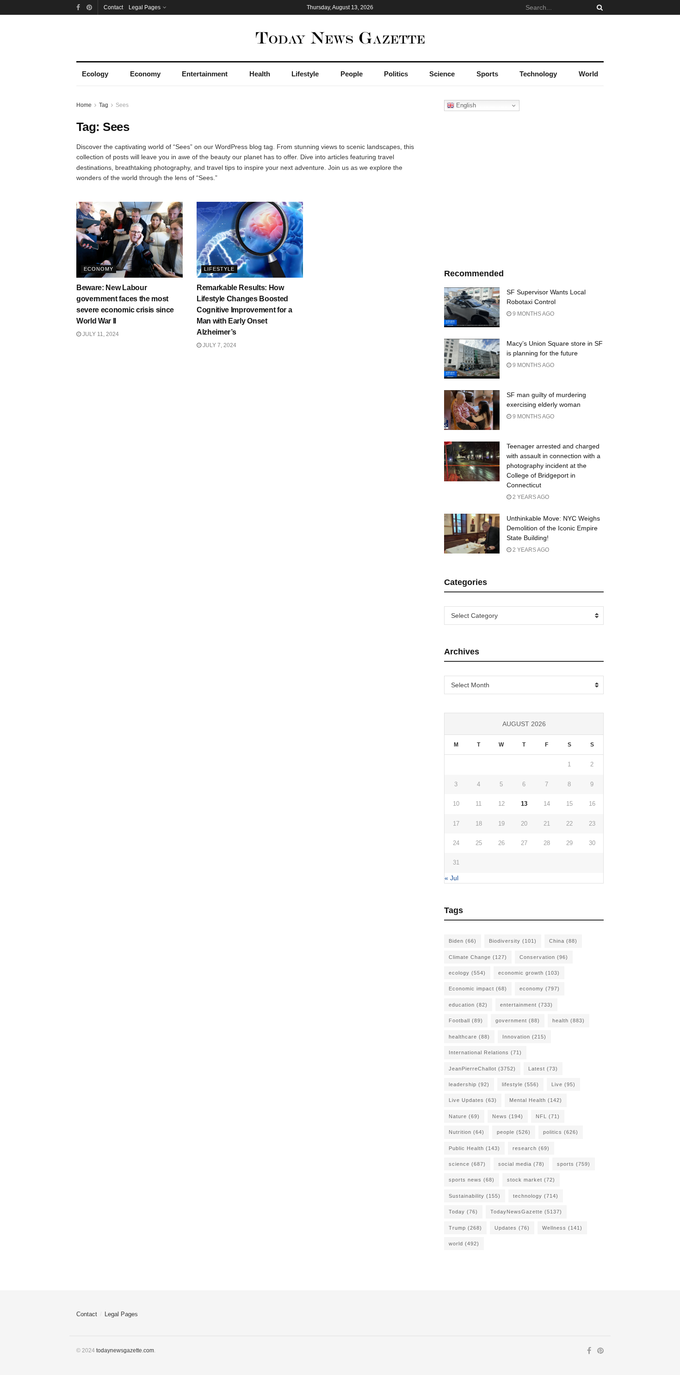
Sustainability (475, 1196)
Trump (465, 1228)
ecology (467, 973)
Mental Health (535, 1100)
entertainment (526, 1005)
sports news (472, 1179)
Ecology (95, 74)
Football (466, 1020)
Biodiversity (513, 941)
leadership (469, 1084)
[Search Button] (598, 7)
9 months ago (532, 314)
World (588, 74)
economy (539, 988)
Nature (464, 1116)
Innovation (524, 1036)
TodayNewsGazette (526, 1211)
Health (259, 74)
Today (463, 1211)
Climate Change (478, 957)
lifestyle (520, 1084)
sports (573, 1164)
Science (442, 74)
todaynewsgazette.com (125, 1350)
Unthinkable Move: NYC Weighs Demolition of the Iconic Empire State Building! (553, 528)
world (464, 1243)
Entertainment (205, 74)
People (351, 74)
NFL (548, 1116)
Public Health (474, 1148)
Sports (487, 74)
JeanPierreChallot (482, 1068)
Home (84, 105)
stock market (531, 1179)
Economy (145, 74)
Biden (462, 941)
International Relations (485, 1052)
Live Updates (473, 1100)
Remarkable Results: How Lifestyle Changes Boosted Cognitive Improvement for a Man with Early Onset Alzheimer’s (244, 310)
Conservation (543, 957)
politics (560, 1132)
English (465, 105)
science (467, 1164)
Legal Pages (145, 7)
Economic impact (478, 988)
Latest (543, 1068)
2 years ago (530, 497)
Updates (512, 1228)
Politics (396, 74)
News (507, 1116)
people (514, 1132)
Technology (538, 74)
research (531, 1148)
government (517, 1020)
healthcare (469, 1036)
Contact (113, 7)
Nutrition (466, 1132)
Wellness (562, 1228)
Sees (122, 105)
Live (563, 1084)
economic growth (529, 973)
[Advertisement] (524, 187)
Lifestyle (305, 74)
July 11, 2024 (100, 334)
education (468, 1005)
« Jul (451, 878)
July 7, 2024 (218, 345)
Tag (103, 105)
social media (521, 1164)
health (568, 1020)
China (563, 941)
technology (535, 1196)
